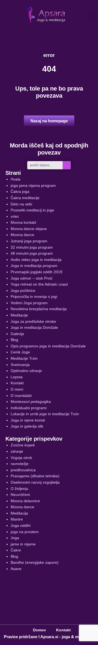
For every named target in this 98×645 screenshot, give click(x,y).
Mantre (17, 519)
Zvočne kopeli (23, 445)
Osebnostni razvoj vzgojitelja (35, 482)
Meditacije (19, 315)
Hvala (15, 179)
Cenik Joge (20, 352)
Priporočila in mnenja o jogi (34, 297)
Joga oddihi (20, 526)
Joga (15, 538)
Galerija (17, 334)
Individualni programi (29, 408)
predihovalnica (23, 470)
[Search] (67, 165)
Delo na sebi (21, 204)
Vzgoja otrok (21, 458)
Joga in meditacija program (34, 266)
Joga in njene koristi (28, 420)
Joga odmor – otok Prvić (32, 278)
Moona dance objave (29, 229)
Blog (14, 340)
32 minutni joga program (32, 247)
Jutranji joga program (29, 241)
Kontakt (17, 383)
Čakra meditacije (25, 198)
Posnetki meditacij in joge (32, 210)
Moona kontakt (23, 222)
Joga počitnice (23, 291)
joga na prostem (25, 532)
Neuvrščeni (20, 495)
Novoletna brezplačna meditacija (39, 309)
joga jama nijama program (33, 186)
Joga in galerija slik (27, 426)
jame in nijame (23, 544)
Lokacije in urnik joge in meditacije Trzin (45, 414)
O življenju (19, 489)
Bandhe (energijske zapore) (35, 562)
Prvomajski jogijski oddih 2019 (36, 272)
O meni (17, 389)
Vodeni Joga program (29, 303)
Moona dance (22, 235)
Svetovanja (20, 365)
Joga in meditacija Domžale (34, 328)
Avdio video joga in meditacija (36, 260)
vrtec (15, 216)
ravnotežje (20, 464)
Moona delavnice (25, 501)
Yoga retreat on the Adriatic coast (39, 284)
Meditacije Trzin (24, 358)
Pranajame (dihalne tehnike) (35, 476)
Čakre (16, 550)
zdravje (17, 451)
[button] (91, 16)
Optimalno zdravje (26, 371)
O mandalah (21, 396)
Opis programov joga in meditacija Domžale (48, 346)
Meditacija (19, 513)
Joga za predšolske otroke (33, 321)
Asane (16, 569)
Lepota (17, 377)
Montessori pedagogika (31, 402)
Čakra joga (20, 192)
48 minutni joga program (32, 253)
